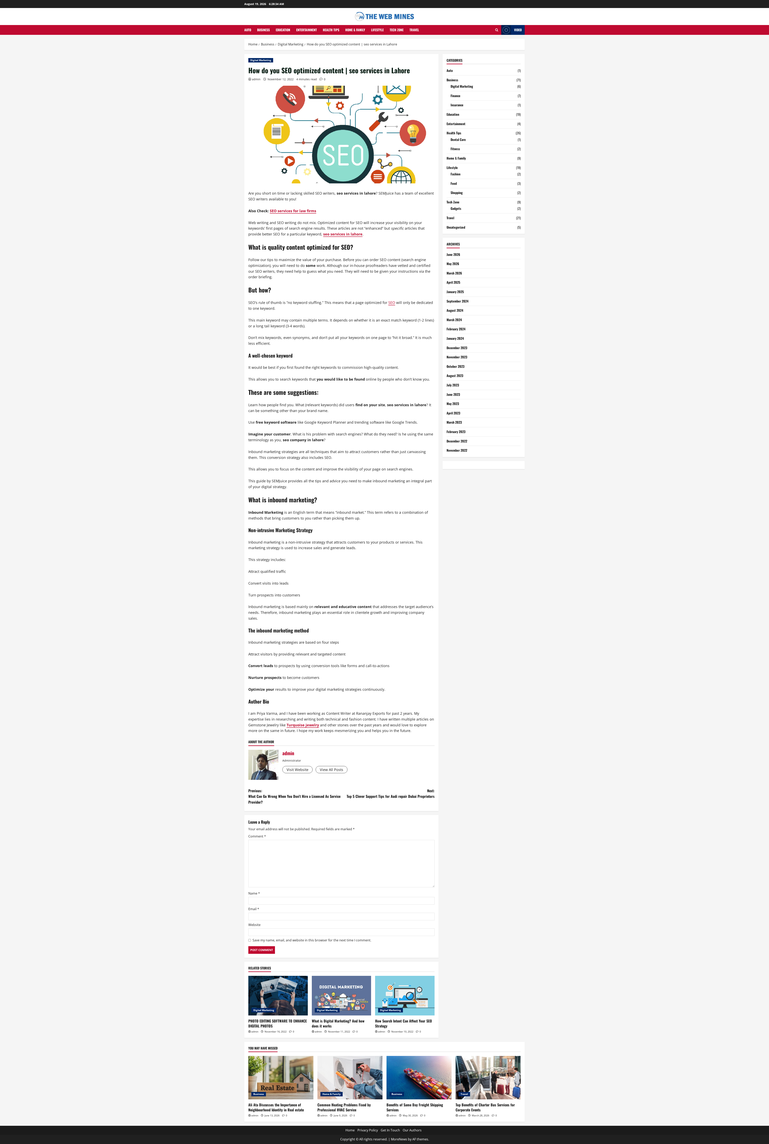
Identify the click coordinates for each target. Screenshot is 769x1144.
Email (253, 909)
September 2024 (457, 301)
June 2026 (453, 254)
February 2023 (456, 431)
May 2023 (453, 403)
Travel (414, 29)
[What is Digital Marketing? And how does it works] (341, 995)
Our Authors (412, 1130)
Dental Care (458, 139)
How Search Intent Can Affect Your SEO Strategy (403, 1023)
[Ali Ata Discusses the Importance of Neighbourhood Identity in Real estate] (280, 1077)
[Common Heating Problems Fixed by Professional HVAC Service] (349, 1077)
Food (454, 183)
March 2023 (454, 422)
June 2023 (453, 394)
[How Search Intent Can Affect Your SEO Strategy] (405, 995)
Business (263, 29)
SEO (391, 302)
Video (518, 29)
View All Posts (331, 769)
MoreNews (399, 1139)
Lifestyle (377, 29)
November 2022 (457, 450)
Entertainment (306, 29)
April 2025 (453, 282)
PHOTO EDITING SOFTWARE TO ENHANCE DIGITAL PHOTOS (277, 1023)
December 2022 (457, 441)
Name (254, 893)
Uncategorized (456, 227)
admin (256, 79)
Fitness (455, 148)
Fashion (455, 174)
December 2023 (457, 347)
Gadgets (456, 208)
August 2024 (455, 310)
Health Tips (331, 29)
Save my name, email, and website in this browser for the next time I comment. (312, 940)
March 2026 (454, 273)
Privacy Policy (367, 1130)
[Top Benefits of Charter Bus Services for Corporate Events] (488, 1077)
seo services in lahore (342, 234)
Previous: (294, 796)
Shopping (457, 192)
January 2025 (455, 291)
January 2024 (455, 338)
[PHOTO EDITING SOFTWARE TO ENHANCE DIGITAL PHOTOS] (278, 995)
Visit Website (297, 769)
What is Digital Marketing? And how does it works (338, 1023)
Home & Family (355, 29)
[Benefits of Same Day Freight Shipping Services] (419, 1077)
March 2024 (454, 319)
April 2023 (453, 413)
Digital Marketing (260, 60)
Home (350, 1130)
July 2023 (453, 385)
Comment (257, 836)
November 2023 (457, 357)
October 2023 (455, 366)
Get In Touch (390, 1130)
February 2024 (456, 329)
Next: (391, 793)
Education (283, 29)
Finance (455, 95)
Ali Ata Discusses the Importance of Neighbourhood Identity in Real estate (276, 1107)
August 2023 (455, 375)
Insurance (457, 105)
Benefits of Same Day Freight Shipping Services (415, 1107)
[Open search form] (496, 30)
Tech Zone (397, 29)
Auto (247, 29)
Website (254, 925)
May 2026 (453, 263)
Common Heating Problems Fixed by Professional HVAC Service (344, 1107)
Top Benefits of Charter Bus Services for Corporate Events (485, 1107)
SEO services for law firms (293, 210)
